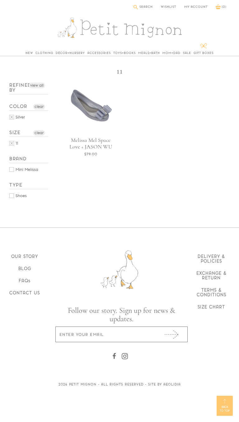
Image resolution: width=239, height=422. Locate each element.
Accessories (99, 53)
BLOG (24, 268)
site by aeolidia (164, 384)
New (29, 53)
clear (39, 106)
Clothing (44, 53)
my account (196, 6)
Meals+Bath (149, 53)
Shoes (20, 195)
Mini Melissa (26, 169)
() (223, 6)
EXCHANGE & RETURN (211, 275)
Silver (19, 117)
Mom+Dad (171, 53)
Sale (187, 53)
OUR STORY (24, 256)
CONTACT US (24, 292)
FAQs (24, 280)
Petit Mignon (82, 384)
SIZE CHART (211, 306)
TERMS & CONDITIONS (211, 292)
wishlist (168, 6)
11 (16, 143)
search (145, 6)
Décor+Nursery (70, 53)
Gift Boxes (203, 53)
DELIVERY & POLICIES (211, 259)
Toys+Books (124, 53)
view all (37, 85)
